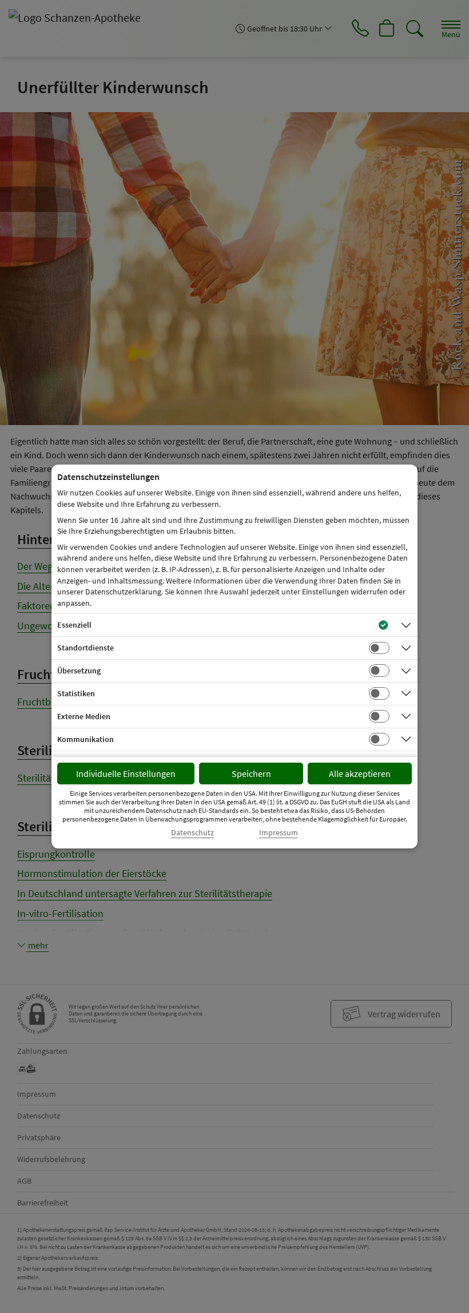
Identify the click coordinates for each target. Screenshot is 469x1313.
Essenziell (74, 625)
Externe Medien (83, 716)
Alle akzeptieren (360, 773)
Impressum (278, 833)
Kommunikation (85, 739)
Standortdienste (85, 647)
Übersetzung (79, 670)
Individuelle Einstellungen (126, 773)
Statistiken (76, 693)
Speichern (251, 773)
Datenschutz (192, 833)
